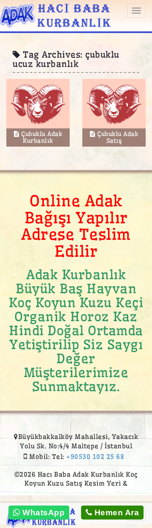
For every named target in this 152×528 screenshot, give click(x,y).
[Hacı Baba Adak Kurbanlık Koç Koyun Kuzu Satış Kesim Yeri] (55, 14)
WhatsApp (42, 512)
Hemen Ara (115, 512)
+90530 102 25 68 (95, 457)
